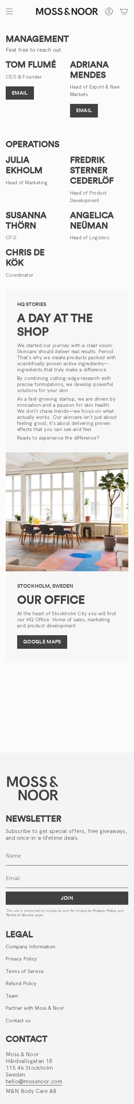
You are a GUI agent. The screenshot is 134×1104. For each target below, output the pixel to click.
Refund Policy (21, 983)
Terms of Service (19, 915)
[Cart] (123, 11)
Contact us (18, 1021)
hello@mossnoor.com (34, 1081)
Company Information (31, 947)
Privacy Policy (104, 911)
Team (12, 996)
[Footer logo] (32, 788)
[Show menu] (9, 11)
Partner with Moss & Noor (35, 1008)
